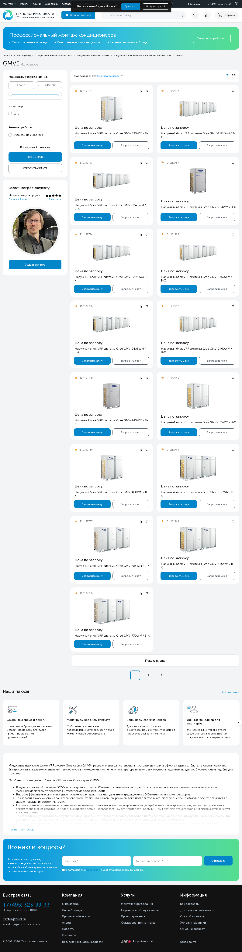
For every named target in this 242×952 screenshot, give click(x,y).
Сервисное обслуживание (140, 910)
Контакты (69, 935)
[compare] (207, 15)
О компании (230, 692)
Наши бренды (72, 910)
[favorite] (197, 15)
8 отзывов (55, 199)
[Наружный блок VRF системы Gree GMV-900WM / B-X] (198, 467)
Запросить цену (92, 145)
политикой (93, 870)
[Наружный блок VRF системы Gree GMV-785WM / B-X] (111, 539)
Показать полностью (21, 829)
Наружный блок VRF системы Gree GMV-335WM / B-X (198, 422)
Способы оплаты (192, 916)
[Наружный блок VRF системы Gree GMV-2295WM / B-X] (111, 252)
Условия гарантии (193, 922)
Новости (68, 929)
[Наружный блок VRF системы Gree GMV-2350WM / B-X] (198, 252)
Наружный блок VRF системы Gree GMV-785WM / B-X (112, 566)
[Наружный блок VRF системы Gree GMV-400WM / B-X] (111, 467)
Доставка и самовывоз (197, 910)
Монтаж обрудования (137, 904)
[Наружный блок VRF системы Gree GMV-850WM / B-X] (198, 539)
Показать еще (155, 660)
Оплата (67, 3)
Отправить (218, 860)
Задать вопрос (35, 264)
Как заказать (189, 904)
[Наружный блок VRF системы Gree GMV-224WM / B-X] (198, 180)
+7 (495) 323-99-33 (218, 4)
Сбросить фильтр (35, 168)
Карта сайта (188, 941)
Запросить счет (131, 145)
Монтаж (8, 3)
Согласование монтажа (138, 922)
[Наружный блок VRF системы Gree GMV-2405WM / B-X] (111, 324)
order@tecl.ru (14, 919)
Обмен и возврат (192, 929)
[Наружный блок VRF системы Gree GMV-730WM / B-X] (111, 611)
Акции (37, 3)
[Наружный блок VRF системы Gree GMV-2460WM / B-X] (198, 324)
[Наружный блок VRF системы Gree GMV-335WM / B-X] (198, 396)
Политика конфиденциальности (82, 941)
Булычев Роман (18, 199)
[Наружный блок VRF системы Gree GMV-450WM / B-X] (111, 109)
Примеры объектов (76, 916)
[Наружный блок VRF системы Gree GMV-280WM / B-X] (111, 396)
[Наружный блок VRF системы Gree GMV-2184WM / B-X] (198, 109)
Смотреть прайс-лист (212, 38)
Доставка (51, 3)
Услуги (24, 3)
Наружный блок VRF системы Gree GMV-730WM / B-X (112, 635)
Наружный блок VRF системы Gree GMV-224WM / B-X (198, 207)
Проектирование (133, 916)
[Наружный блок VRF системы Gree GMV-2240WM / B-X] (111, 180)
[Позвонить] (235, 4)
